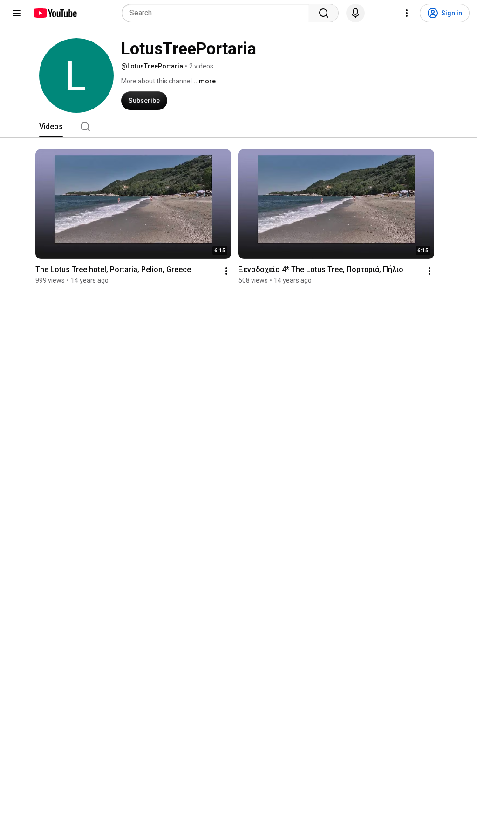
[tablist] (238, 126)
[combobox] (218, 13)
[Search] (324, 13)
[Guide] (16, 13)
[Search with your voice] (355, 13)
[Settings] (406, 13)
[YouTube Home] (54, 13)
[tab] (51, 126)
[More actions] (226, 271)
